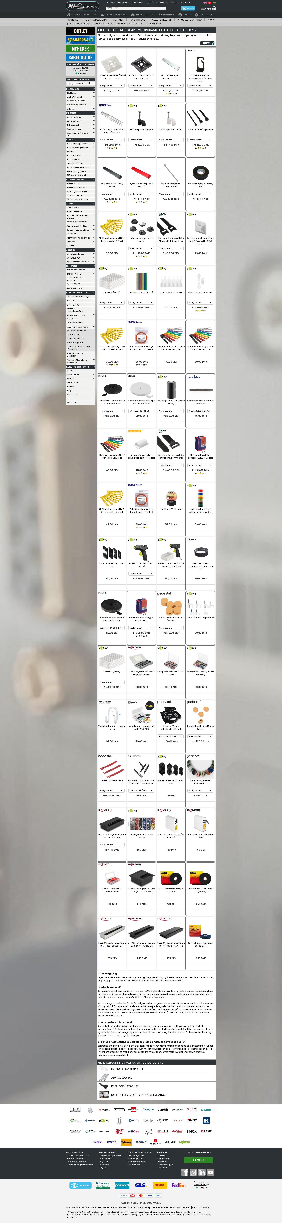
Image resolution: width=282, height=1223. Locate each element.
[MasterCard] (141, 1195)
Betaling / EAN (106, 1158)
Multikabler (71, 318)
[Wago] (184, 1142)
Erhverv (174, 2)
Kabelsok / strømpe (75, 338)
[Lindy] (192, 1120)
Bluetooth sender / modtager (75, 354)
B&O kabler (71, 402)
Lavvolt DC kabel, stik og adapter (77, 216)
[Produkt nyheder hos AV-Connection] (80, 51)
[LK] (206, 1120)
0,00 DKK (206, 9)
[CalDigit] (163, 1109)
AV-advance (72, 382)
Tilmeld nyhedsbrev (198, 1152)
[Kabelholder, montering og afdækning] (104, 1097)
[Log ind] (181, 2)
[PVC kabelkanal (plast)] (104, 1071)
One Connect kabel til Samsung (76, 278)
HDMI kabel (71, 93)
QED (68, 398)
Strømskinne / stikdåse (77, 226)
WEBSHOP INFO (107, 1152)
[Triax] (155, 1142)
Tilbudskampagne (137, 1161)
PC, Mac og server (74, 195)
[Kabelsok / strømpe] (104, 1089)
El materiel (71, 242)
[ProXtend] (133, 1131)
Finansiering (137, 2)
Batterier (70, 245)
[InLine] (163, 1120)
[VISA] (149, 1195)
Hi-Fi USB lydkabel (75, 155)
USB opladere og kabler (77, 175)
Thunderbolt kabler (75, 163)
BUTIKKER (162, 1152)
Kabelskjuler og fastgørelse (79, 327)
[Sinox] (192, 1131)
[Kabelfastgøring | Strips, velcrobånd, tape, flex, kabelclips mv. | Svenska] (214, 3)
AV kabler (71, 109)
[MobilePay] (123, 1195)
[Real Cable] (177, 1131)
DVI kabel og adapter (76, 100)
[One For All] (119, 1131)
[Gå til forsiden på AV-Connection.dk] (108, 2)
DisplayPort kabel (74, 97)
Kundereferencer (75, 1158)
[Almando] (75, 1109)
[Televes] (126, 1142)
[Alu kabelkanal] (104, 1080)
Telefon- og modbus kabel (78, 199)
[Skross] (206, 1131)
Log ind (186, 2)
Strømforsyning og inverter (78, 238)
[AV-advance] (119, 1109)
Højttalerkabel (73, 125)
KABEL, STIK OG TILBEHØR (78, 292)
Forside (112, 2)
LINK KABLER (71, 266)
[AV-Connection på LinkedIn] (202, 1175)
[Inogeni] (177, 1120)
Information (162, 2)
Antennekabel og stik (76, 254)
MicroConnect (73, 394)
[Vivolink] (170, 1142)
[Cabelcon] (148, 1109)
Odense (162, 1155)
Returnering (123, 2)
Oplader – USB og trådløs (78, 230)
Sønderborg (163, 1158)
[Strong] (97, 1142)
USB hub (70, 151)
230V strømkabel (74, 207)
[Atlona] (104, 1109)
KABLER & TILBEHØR (162, 19)
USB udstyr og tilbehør (76, 171)
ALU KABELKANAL (121, 1077)
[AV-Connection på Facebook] (184, 1175)
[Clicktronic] (177, 1109)
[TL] (141, 1142)
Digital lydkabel (73, 121)
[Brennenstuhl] (133, 1109)
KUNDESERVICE (74, 1152)
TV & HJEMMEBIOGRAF (95, 19)
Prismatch (104, 1164)
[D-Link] (206, 1109)
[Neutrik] (104, 1131)
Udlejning (162, 1167)
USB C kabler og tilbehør (77, 147)
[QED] (148, 1131)
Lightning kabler (74, 159)
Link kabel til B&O (74, 274)
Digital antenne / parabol (78, 262)
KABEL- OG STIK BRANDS (77, 367)
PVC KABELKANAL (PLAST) (127, 1069)
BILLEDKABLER (72, 89)
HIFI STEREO (72, 19)
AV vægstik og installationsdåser (75, 309)
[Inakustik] (148, 1120)
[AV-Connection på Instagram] (193, 1175)
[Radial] (163, 1131)
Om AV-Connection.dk (78, 1155)
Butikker (149, 2)
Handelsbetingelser (76, 1161)
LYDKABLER (71, 113)
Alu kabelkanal (73, 334)
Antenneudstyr (73, 258)
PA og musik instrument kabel (77, 134)
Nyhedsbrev (134, 1164)
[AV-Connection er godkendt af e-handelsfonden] (80, 1185)
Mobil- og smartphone (77, 191)
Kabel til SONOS (73, 284)
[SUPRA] (112, 1142)
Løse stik (70, 300)
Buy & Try (104, 1161)
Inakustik (70, 379)
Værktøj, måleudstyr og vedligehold (77, 361)
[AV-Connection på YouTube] (210, 1175)
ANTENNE (70, 250)
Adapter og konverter (76, 315)
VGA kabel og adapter (76, 104)
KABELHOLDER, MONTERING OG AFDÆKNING (138, 1095)
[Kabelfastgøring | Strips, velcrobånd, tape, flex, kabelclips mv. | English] (205, 3)
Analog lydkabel (74, 117)
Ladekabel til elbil (74, 211)
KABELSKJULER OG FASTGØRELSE (144, 1062)
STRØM (69, 203)
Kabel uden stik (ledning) (78, 296)
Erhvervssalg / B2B (166, 1164)
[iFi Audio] (119, 1120)
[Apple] (90, 1109)
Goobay (70, 386)
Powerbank (71, 233)
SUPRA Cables (73, 375)
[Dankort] (132, 1195)
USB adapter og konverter (78, 167)
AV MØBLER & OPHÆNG (190, 19)
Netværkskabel (73, 183)
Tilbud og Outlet (135, 1158)
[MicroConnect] (90, 1131)
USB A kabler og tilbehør (77, 143)
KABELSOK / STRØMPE (124, 1086)
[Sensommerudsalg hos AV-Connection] (80, 42)
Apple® (70, 370)
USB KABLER (71, 139)
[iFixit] (133, 1120)
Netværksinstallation (76, 187)
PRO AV (211, 19)
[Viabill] (158, 1195)
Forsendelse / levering (110, 1155)
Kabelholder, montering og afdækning (79, 347)
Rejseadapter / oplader (77, 221)
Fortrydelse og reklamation (80, 1164)
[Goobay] (104, 1120)
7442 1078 (175, 1207)
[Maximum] (75, 1131)
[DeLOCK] (192, 1109)
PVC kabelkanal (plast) (77, 330)
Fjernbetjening (73, 304)
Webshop (162, 1161)
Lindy (69, 390)
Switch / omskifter (75, 322)
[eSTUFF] (90, 1120)
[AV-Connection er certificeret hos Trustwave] (103, 1185)
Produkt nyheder (136, 1155)
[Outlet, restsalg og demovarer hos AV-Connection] (80, 33)
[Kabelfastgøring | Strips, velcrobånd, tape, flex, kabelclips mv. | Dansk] (210, 3)
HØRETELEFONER (138, 19)
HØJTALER (118, 19)
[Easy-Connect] (75, 1120)
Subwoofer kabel (74, 129)
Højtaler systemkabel (76, 269)
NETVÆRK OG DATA (75, 179)
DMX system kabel (75, 288)
